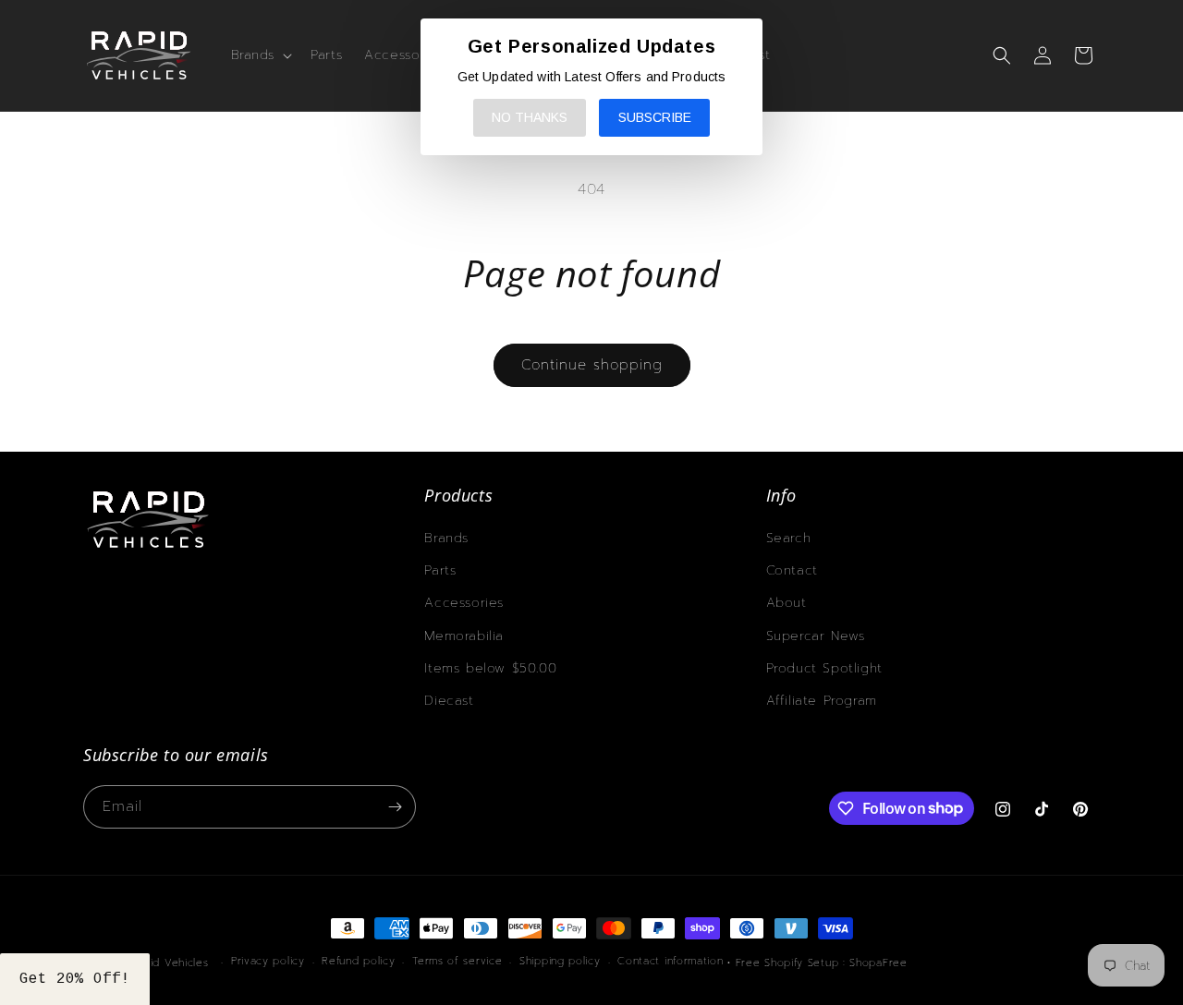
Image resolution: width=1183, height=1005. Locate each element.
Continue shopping (592, 365)
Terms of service (457, 961)
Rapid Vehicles (169, 963)
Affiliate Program (821, 700)
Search (788, 538)
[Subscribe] (394, 807)
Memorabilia (464, 636)
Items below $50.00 (490, 668)
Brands (446, 538)
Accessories (464, 602)
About (786, 602)
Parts (440, 570)
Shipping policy (560, 961)
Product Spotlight (824, 668)
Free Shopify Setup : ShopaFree (822, 963)
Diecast (448, 700)
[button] (260, 55)
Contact (792, 570)
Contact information (670, 961)
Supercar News (815, 636)
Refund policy (358, 961)
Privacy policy (268, 961)
